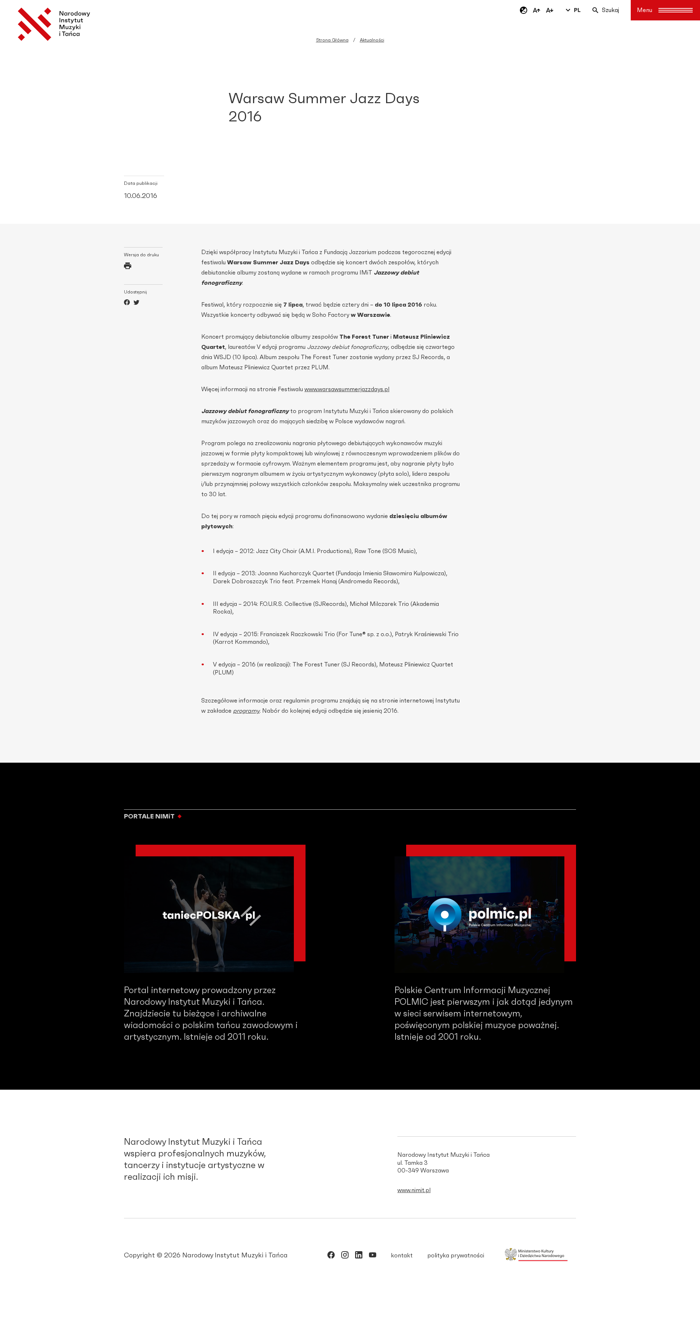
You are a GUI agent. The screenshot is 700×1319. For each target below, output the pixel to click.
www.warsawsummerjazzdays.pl (346, 389)
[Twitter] (136, 303)
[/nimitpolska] (345, 1256)
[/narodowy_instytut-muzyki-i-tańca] (358, 1256)
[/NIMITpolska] (331, 1256)
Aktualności (372, 40)
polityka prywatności (455, 1255)
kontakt (402, 1255)
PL (577, 10)
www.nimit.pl (414, 1190)
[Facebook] (127, 303)
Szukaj (610, 10)
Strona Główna (332, 40)
